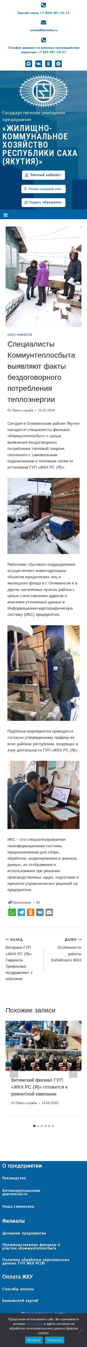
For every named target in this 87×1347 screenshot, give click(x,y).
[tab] (34, 1126)
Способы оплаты (18, 1289)
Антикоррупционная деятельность (21, 1192)
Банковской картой (20, 1300)
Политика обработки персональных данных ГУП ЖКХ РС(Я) (36, 1261)
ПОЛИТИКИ (34, 1324)
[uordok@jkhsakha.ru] (43, 22)
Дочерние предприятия (24, 1233)
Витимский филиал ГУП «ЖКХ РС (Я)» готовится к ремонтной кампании (39, 1087)
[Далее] (73, 1071)
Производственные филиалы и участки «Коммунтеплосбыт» (31, 1246)
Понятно (33, 1340)
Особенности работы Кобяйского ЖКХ (66, 950)
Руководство (14, 1178)
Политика (54, 1340)
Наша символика (18, 1206)
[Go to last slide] (14, 1071)
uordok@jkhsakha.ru (43, 30)
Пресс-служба (22, 410)
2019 (10, 334)
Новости (24, 334)
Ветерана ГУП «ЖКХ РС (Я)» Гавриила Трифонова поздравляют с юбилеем (19, 959)
